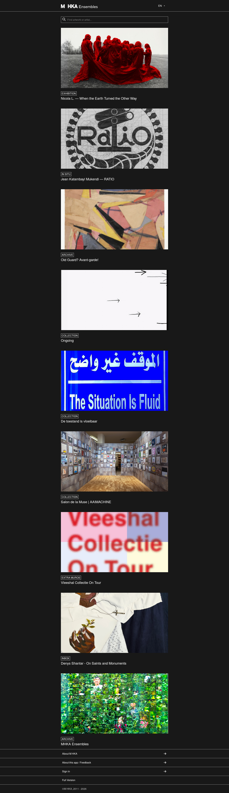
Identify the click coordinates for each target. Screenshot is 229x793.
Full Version (68, 780)
